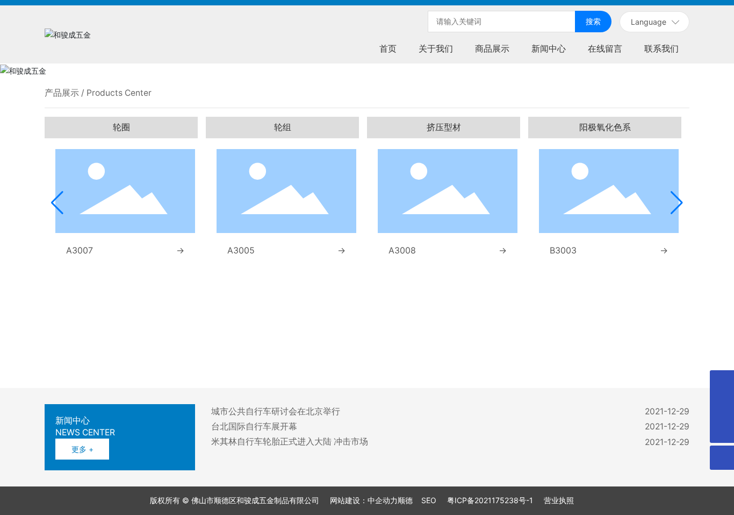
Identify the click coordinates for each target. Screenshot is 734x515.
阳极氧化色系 (605, 127)
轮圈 (121, 127)
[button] (57, 203)
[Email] (722, 406)
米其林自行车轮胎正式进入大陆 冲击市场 (289, 441)
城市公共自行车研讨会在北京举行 (275, 411)
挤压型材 (444, 127)
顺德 (405, 500)
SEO (428, 500)
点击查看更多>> (224, 358)
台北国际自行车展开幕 (254, 426)
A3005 (241, 250)
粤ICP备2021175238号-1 (490, 500)
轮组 (282, 127)
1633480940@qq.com (629, 345)
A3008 (402, 250)
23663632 (584, 335)
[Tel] (722, 382)
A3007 (79, 250)
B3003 (563, 250)
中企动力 (383, 500)
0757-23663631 (534, 335)
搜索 (593, 21)
